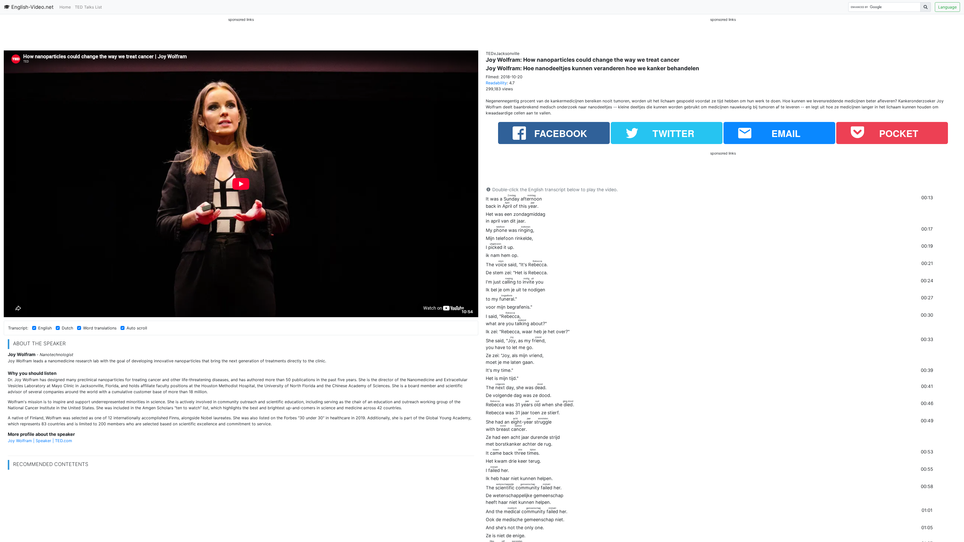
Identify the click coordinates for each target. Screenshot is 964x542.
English (45, 327)
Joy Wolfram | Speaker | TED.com (40, 440)
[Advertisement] (241, 33)
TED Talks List (88, 7)
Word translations (99, 327)
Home (65, 7)
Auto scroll (137, 327)
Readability (496, 82)
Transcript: (18, 327)
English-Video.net (31, 7)
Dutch (67, 327)
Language (947, 7)
